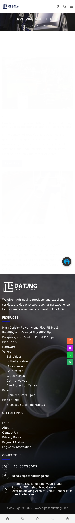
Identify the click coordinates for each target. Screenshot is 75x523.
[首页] (7, 519)
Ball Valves (14, 356)
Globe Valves (16, 375)
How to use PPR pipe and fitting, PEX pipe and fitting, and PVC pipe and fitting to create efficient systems (37, 124)
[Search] (64, 6)
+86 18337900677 (24, 466)
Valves (6, 351)
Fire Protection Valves (22, 385)
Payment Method (14, 442)
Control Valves (17, 380)
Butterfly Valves (18, 361)
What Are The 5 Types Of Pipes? (23, 237)
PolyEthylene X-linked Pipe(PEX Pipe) (28, 332)
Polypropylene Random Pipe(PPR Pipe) (29, 337)
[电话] (22, 519)
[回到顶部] (67, 519)
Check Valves (16, 366)
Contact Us (10, 432)
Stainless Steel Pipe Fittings (26, 404)
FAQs (5, 423)
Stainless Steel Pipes (21, 395)
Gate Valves (15, 371)
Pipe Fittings (10, 400)
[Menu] (71, 6)
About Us (8, 427)
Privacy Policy (12, 437)
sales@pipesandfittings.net (30, 476)
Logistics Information (16, 447)
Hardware (9, 347)
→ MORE (60, 309)
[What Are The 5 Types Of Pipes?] (37, 197)
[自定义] (37, 519)
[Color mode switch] (58, 6)
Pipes (6, 390)
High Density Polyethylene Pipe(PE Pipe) (30, 327)
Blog (5, 116)
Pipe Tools (9, 342)
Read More (12, 163)
